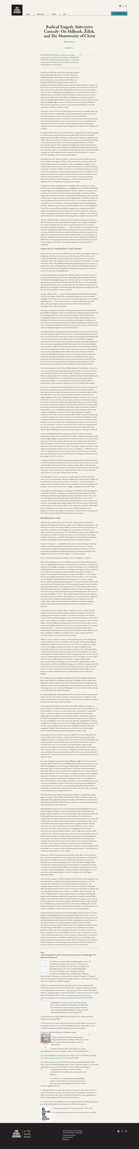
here (55, 1074)
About (28, 14)
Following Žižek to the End (53, 1058)
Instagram (126, 6)
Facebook (120, 6)
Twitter (123, 6)
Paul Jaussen (70, 42)
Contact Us (66, 1139)
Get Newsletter (119, 13)
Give (64, 14)
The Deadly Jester (71, 990)
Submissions (40, 14)
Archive (53, 14)
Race (72, 48)
